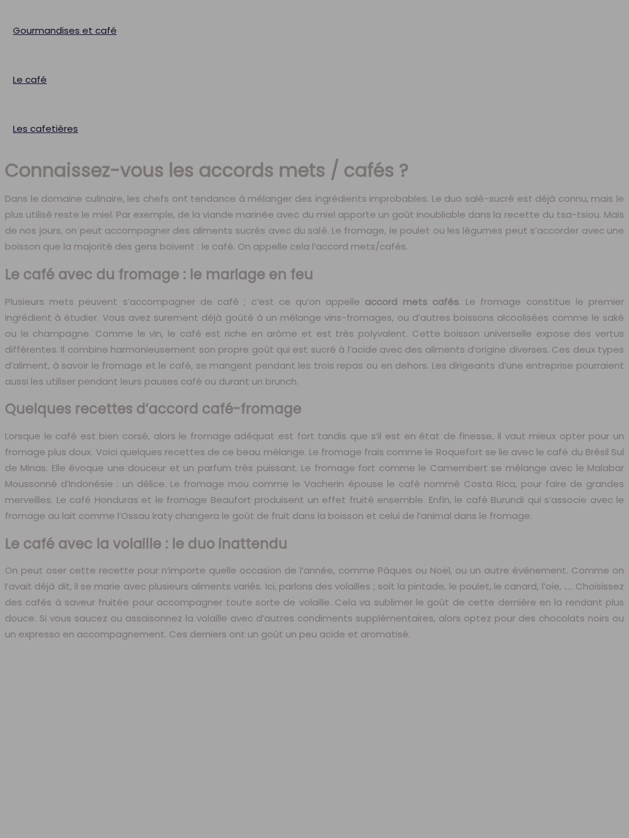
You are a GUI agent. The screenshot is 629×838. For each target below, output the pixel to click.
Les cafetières (45, 128)
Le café (30, 79)
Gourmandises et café (65, 30)
